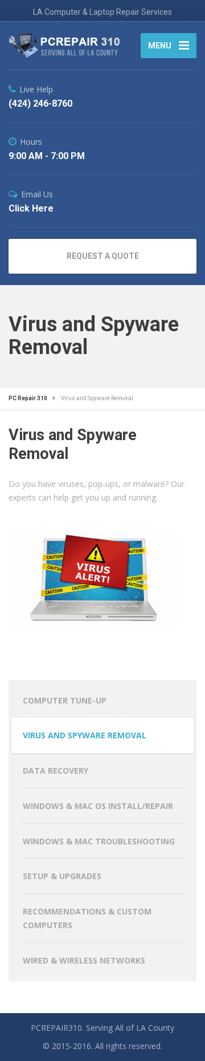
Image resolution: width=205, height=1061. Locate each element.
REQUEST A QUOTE (103, 256)
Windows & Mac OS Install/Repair (98, 805)
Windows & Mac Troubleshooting (99, 841)
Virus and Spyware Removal (84, 735)
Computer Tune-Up (64, 700)
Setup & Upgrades (62, 876)
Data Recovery (55, 770)
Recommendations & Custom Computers (87, 918)
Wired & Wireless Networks (84, 960)
